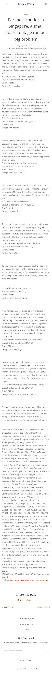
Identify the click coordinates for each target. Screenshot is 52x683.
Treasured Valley (32, 669)
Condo (13, 48)
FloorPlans (19, 48)
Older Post (9, 607)
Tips (44, 48)
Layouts (27, 48)
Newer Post (43, 607)
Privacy (29, 660)
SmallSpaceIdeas (36, 48)
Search (22, 660)
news (26, 15)
